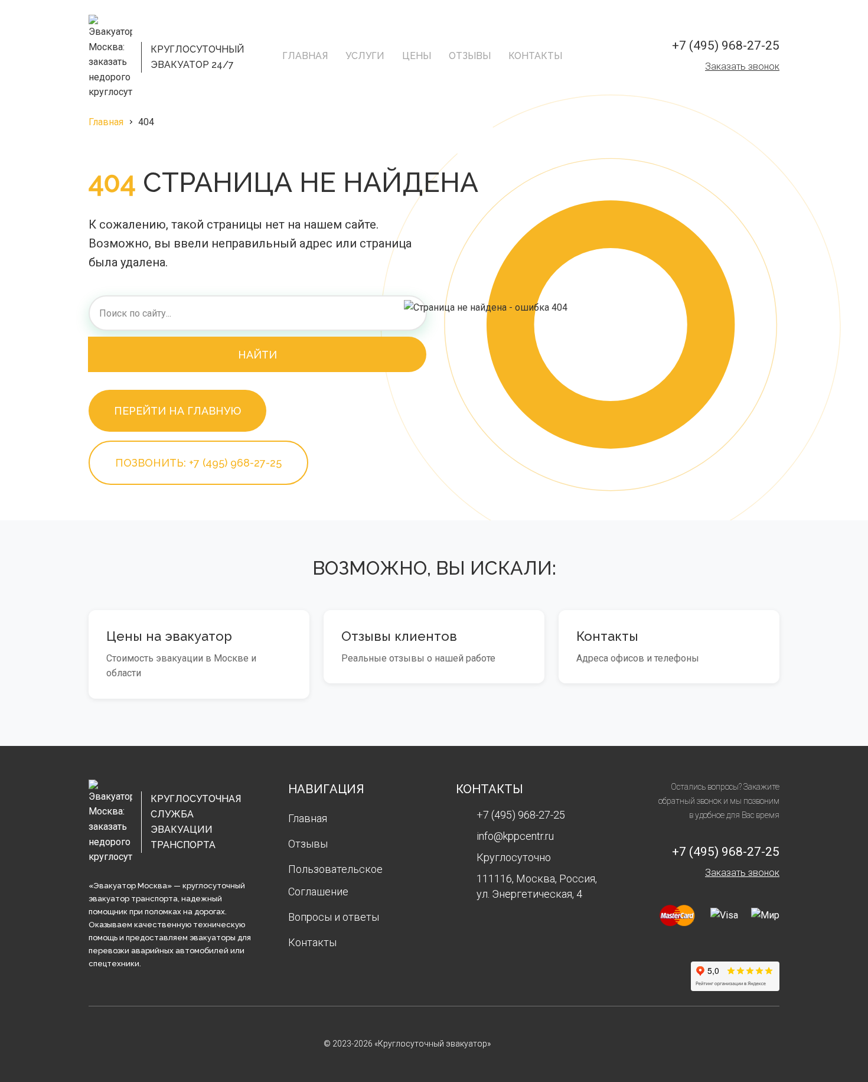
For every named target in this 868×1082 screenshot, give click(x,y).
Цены (416, 55)
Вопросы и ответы (333, 917)
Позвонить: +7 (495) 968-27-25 (198, 463)
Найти (257, 354)
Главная (305, 55)
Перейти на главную (177, 411)
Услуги (364, 55)
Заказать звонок (742, 66)
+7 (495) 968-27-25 (725, 45)
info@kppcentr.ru (515, 836)
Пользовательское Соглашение (335, 880)
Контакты (535, 55)
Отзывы (470, 55)
